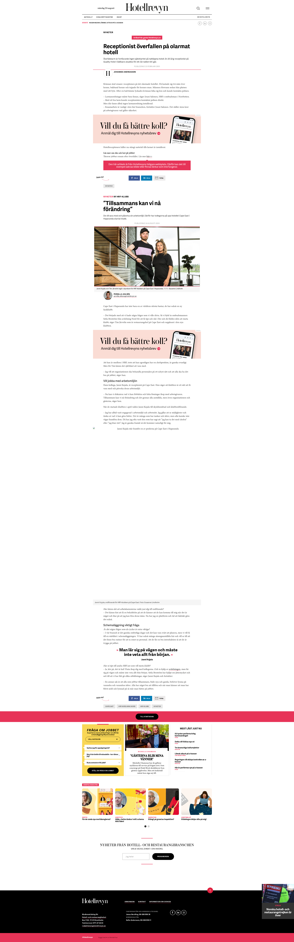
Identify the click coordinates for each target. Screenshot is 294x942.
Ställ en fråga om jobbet (103, 771)
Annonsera (130, 902)
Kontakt (142, 902)
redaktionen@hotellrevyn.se (94, 926)
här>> (149, 156)
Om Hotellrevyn (203, 17)
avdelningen (174, 669)
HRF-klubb (144, 706)
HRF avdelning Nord (127, 706)
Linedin (178, 912)
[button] (145, 826)
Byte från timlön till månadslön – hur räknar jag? (102, 755)
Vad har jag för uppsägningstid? (98, 748)
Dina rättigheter (104, 17)
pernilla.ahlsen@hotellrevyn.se (125, 296)
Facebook (200, 23)
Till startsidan (147, 717)
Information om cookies (160, 902)
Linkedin (205, 23)
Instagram (210, 23)
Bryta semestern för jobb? (96, 763)
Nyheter (108, 186)
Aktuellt (88, 17)
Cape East (109, 706)
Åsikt (119, 17)
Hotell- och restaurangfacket (94, 917)
